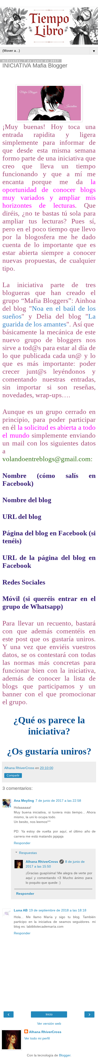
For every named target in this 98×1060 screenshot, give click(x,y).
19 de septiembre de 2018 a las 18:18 (57, 910)
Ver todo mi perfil (37, 1038)
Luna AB (21, 910)
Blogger (64, 1055)
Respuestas (28, 853)
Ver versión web (49, 1023)
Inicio (49, 1014)
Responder (22, 843)
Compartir (13, 775)
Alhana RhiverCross (42, 862)
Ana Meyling (24, 800)
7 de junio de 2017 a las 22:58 (58, 800)
